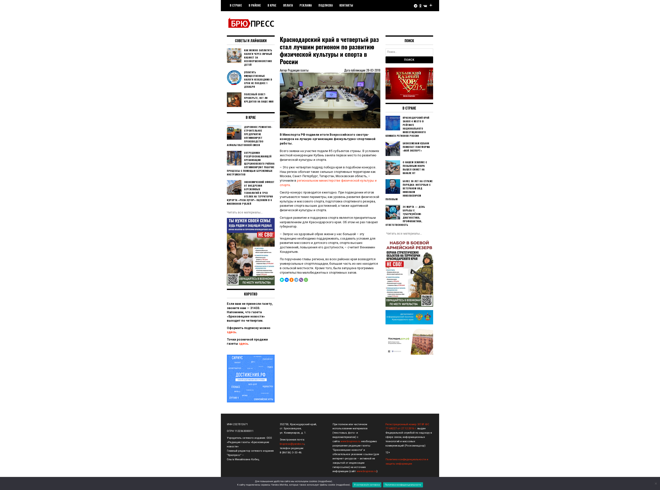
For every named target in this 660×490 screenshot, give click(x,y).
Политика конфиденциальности (403, 484)
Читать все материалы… (245, 212)
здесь (231, 332)
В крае (272, 5)
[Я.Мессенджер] (282, 280)
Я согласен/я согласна (367, 484)
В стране (236, 5)
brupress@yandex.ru (292, 443)
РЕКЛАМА (306, 5)
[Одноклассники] (291, 280)
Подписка (325, 5)
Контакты (346, 5)
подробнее (325, 481)
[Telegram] (296, 280)
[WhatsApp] (306, 280)
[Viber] (301, 280)
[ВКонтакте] (287, 280)
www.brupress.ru (350, 441)
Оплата (288, 5)
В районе (255, 5)
